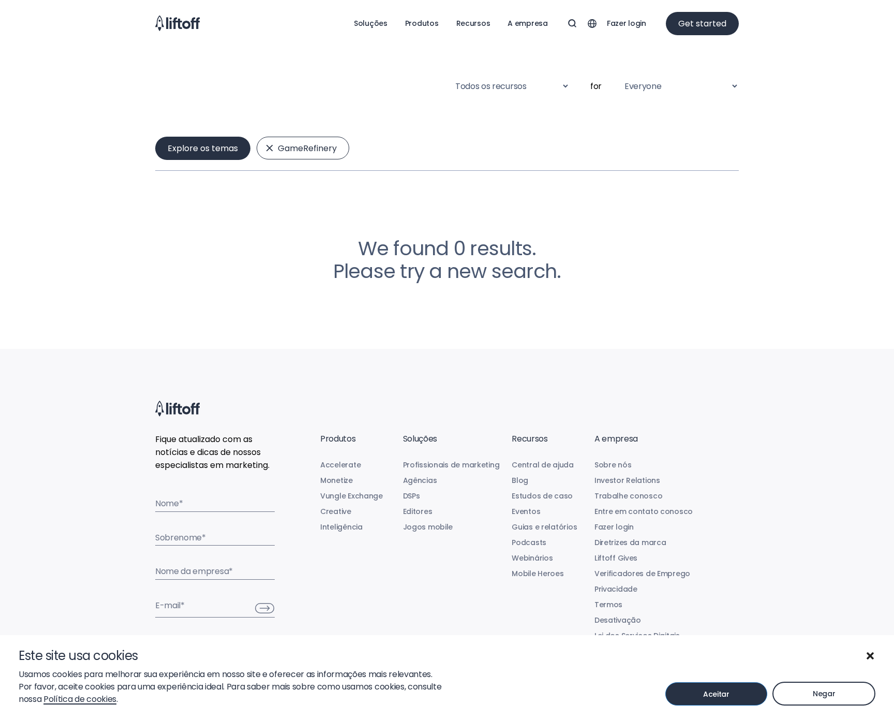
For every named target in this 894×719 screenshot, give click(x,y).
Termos (608, 604)
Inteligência (341, 527)
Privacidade (615, 589)
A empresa (527, 23)
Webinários (532, 558)
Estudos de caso (542, 496)
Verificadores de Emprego (642, 573)
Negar (824, 693)
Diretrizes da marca (630, 542)
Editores (418, 511)
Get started (702, 24)
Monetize (336, 480)
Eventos (526, 511)
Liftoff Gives (615, 558)
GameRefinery (307, 148)
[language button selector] (592, 23)
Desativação (617, 620)
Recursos (473, 23)
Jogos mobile (428, 527)
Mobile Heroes (537, 573)
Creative (335, 511)
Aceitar (716, 694)
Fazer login (626, 23)
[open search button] (572, 23)
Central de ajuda (543, 465)
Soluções (371, 23)
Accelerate (340, 465)
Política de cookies (79, 699)
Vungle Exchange (351, 496)
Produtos (422, 23)
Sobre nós (612, 465)
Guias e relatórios (544, 527)
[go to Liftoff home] (177, 23)
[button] (870, 656)
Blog (520, 480)
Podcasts (529, 542)
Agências (420, 480)
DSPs (411, 496)
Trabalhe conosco (628, 496)
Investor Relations (627, 480)
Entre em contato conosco (643, 511)
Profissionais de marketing (451, 465)
